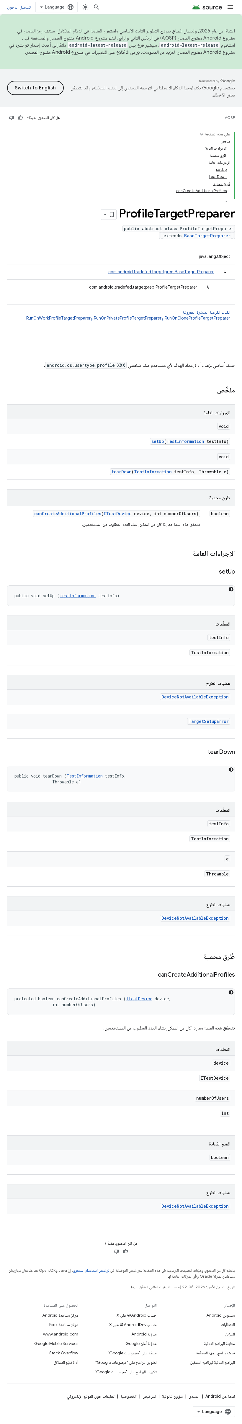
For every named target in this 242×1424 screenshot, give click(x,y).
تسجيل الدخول (19, 7)
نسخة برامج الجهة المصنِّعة (215, 1353)
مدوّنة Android (144, 1334)
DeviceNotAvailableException (195, 697)
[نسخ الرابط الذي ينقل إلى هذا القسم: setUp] (213, 572)
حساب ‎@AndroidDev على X (133, 1324)
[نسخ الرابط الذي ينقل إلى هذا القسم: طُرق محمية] (198, 957)
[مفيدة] (20, 117)
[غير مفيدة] (11, 117)
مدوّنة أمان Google (141, 1343)
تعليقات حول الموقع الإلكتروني (91, 1396)
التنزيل (230, 1334)
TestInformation (185, 441)
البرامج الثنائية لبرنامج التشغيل (212, 1362)
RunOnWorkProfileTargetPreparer (58, 318)
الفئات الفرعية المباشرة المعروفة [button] (128, 315)
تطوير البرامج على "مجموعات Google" (126, 1362)
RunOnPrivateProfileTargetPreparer (127, 318)
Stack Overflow (63, 1353)
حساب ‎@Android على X (137, 1315)
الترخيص (149, 1396)
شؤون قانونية (172, 1396)
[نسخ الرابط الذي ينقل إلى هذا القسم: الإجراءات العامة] (187, 554)
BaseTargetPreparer (207, 235)
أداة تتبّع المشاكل (66, 1362)
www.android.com (60, 1334)
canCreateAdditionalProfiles (67, 513)
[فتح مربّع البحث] (96, 7)
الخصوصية (128, 1396)
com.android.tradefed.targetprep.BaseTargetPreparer (161, 271)
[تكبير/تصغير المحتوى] (201, 134)
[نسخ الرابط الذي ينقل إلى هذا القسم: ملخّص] (211, 390)
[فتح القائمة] (230, 7)
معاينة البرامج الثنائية (219, 1343)
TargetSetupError (209, 721)
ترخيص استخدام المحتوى (91, 1270)
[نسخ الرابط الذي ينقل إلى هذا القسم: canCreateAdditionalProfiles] (152, 975)
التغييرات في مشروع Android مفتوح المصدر (66, 52)
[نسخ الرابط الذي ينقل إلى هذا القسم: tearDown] (202, 752)
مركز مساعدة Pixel (63, 1324)
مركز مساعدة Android (60, 1315)
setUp (157, 441)
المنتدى (194, 1396)
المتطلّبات (228, 1324)
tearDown (122, 471)
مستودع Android (220, 1315)
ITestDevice (118, 513)
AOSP (230, 117)
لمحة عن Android (220, 1396)
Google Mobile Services (56, 1343)
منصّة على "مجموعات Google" (132, 1353)
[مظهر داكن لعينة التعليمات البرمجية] (231, 589)
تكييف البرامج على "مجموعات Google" (126, 1371)
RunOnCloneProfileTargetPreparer (197, 318)
